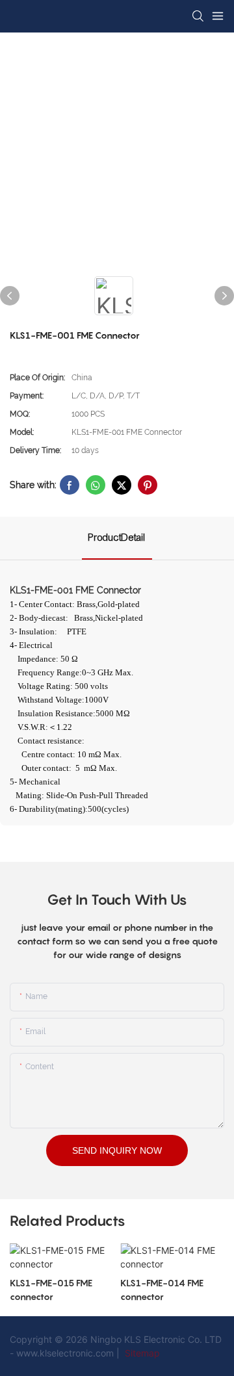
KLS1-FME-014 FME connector (161, 1289)
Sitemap (141, 1352)
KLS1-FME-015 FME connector (51, 1289)
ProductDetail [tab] (117, 537)
